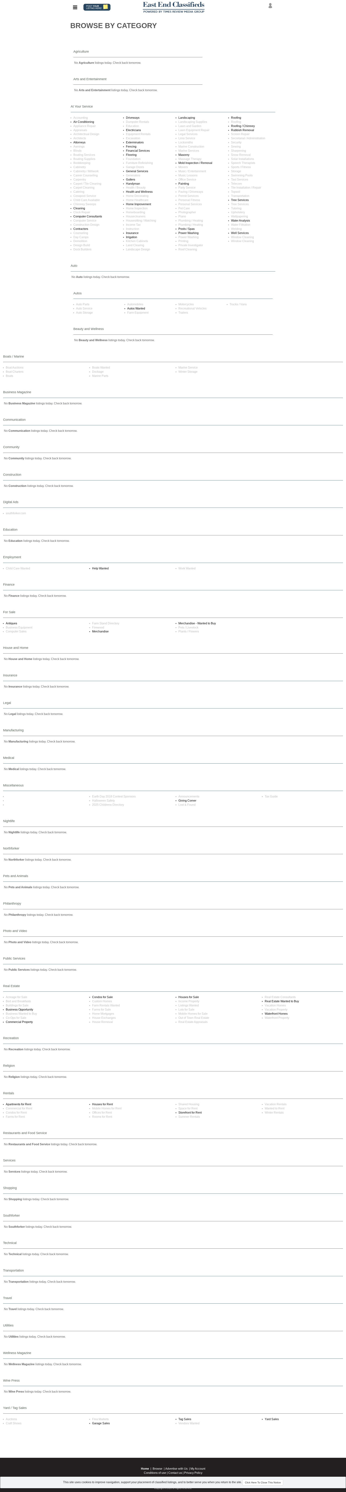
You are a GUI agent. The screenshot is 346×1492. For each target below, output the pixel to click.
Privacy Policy (193, 1472)
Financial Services (138, 150)
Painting (183, 183)
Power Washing (188, 233)
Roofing (236, 117)
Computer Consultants (87, 216)
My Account (197, 1468)
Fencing (131, 146)
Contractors (80, 228)
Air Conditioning (83, 121)
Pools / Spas (186, 228)
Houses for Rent (102, 1104)
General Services (137, 171)
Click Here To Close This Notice (263, 1482)
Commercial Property (19, 1021)
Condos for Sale (102, 997)
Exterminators (135, 142)
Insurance (132, 233)
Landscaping (186, 117)
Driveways (132, 117)
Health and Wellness (139, 191)
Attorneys (79, 142)
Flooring (131, 154)
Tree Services (240, 200)
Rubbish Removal (242, 130)
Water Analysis (240, 220)
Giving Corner (187, 800)
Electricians (133, 130)
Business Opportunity (19, 1009)
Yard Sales (272, 1419)
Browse (157, 1468)
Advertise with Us (176, 1468)
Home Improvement (138, 204)
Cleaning (79, 208)
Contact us (175, 1472)
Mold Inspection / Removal (195, 162)
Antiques (11, 623)
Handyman (133, 183)
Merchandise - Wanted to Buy (197, 623)
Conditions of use (155, 1472)
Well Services (240, 233)
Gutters (130, 179)
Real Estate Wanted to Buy (282, 1001)
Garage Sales (101, 1423)
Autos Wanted (136, 308)
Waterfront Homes (276, 1013)
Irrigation (131, 237)
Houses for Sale (188, 997)
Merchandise (100, 631)
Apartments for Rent (18, 1104)
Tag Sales (184, 1419)
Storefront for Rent (190, 1112)
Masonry (183, 154)
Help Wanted (100, 568)
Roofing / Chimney (243, 126)
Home (145, 1468)
